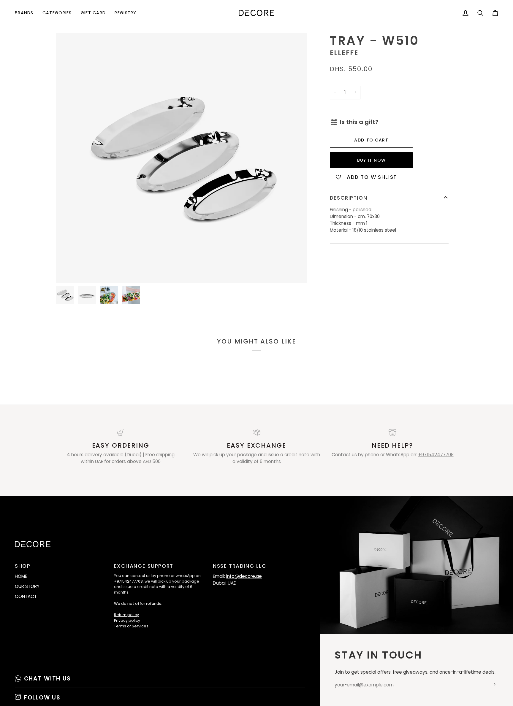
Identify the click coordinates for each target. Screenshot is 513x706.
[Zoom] (181, 158)
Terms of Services (131, 626)
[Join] (490, 684)
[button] (26, 13)
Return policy (126, 614)
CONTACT (26, 596)
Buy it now (371, 160)
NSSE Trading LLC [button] (239, 566)
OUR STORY (27, 586)
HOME (21, 576)
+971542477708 (436, 454)
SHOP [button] (22, 566)
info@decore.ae (244, 576)
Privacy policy (127, 620)
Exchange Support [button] (143, 566)
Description (348, 197)
